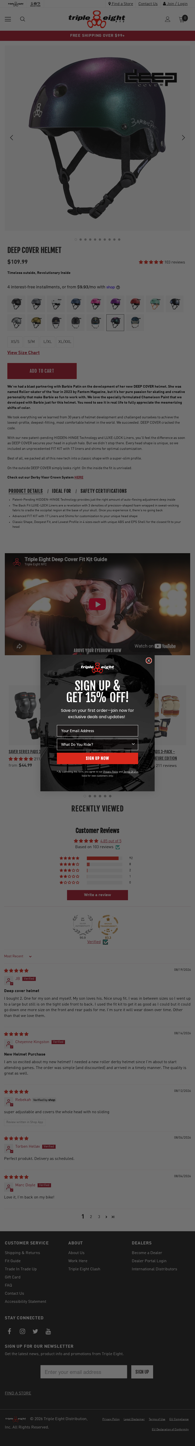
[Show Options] (133, 744)
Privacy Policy (110, 771)
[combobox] (96, 744)
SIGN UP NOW (97, 758)
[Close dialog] (148, 660)
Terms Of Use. (131, 771)
